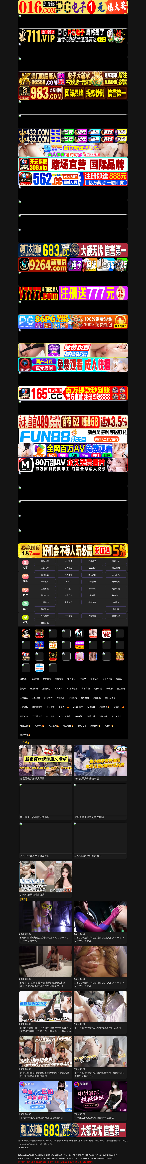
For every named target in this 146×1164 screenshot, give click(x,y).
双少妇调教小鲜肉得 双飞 (88, 855)
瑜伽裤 (92, 595)
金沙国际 (50, 716)
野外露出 (116, 581)
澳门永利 (71, 679)
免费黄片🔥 (104, 707)
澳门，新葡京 (65, 716)
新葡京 (23, 688)
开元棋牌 (47, 679)
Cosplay (92, 568)
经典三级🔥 (25, 725)
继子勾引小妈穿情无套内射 (34, 817)
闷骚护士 (116, 595)
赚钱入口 (82, 725)
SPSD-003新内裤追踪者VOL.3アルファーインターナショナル (45, 939)
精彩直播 (98, 688)
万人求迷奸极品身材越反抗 (34, 855)
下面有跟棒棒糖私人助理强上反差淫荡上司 (97, 1027)
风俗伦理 (116, 616)
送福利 (119, 679)
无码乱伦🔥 (119, 707)
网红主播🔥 (25, 735)
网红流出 (92, 581)
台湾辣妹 (45, 575)
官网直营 (59, 679)
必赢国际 (46, 688)
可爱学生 (92, 588)
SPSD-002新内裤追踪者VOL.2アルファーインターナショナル (99, 939)
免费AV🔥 (109, 725)
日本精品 (68, 568)
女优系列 (68, 588)
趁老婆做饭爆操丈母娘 (32, 778)
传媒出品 (45, 609)
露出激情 (68, 602)
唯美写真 (92, 602)
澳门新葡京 (110, 697)
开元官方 (24, 716)
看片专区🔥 (68, 725)
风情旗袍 (45, 595)
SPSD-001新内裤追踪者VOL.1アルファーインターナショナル (99, 984)
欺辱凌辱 (45, 581)
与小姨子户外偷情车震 (86, 778)
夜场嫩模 (85, 697)
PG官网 (35, 679)
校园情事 (68, 616)
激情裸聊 (91, 707)
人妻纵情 (92, 616)
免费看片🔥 (64, 707)
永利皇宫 (50, 707)
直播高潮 (86, 688)
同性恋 (116, 609)
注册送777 (107, 679)
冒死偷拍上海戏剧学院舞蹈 (89, 817)
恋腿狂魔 (116, 588)
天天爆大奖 (37, 716)
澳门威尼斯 (116, 716)
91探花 (68, 581)
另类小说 (45, 622)
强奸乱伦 (68, 561)
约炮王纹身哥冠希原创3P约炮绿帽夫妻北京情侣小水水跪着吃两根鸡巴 (45, 1074)
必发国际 (97, 697)
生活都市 (45, 616)
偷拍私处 (61, 697)
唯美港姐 (92, 575)
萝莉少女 (116, 561)
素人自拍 (116, 568)
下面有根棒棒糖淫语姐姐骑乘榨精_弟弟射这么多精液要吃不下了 (99, 1074)
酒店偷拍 (121, 688)
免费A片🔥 (39, 725)
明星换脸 (68, 595)
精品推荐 (45, 561)
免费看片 (79, 716)
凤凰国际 (59, 688)
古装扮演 (45, 588)
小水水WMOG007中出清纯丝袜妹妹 (94, 1117)
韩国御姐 (68, 575)
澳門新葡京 (37, 707)
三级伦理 (45, 568)
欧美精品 (92, 561)
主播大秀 (24, 697)
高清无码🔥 (95, 725)
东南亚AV (116, 575)
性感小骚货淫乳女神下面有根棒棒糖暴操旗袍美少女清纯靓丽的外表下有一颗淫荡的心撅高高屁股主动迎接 (46, 1031)
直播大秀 (103, 716)
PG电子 (83, 679)
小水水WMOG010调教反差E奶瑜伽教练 (41, 1117)
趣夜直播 (73, 697)
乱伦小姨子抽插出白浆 (32, 894)
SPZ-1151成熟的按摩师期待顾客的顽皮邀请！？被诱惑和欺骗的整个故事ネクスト (42, 984)
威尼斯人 (24, 679)
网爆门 (116, 602)
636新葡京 (78, 707)
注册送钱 (94, 679)
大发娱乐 (24, 707)
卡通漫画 (45, 602)
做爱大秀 (91, 716)
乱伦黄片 (48, 697)
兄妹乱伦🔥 (54, 725)
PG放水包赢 (72, 688)
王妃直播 (36, 697)
